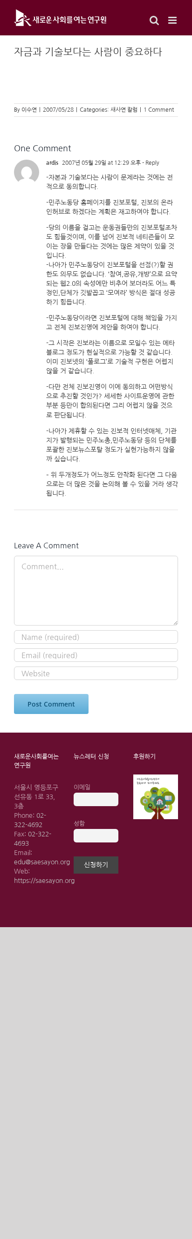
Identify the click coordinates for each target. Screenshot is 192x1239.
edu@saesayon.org (42, 862)
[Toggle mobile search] (154, 20)
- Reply (150, 163)
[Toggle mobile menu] (173, 20)
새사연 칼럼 (123, 110)
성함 (79, 824)
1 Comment (159, 110)
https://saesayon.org (44, 880)
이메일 (82, 787)
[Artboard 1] (155, 777)
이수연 (29, 110)
